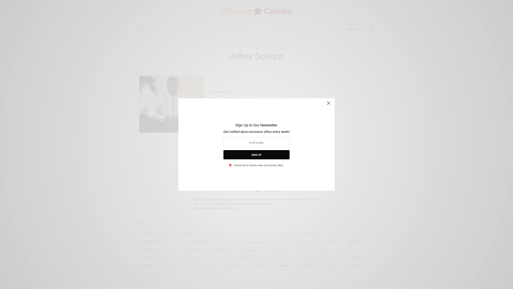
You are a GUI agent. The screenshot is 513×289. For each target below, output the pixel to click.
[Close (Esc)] (329, 104)
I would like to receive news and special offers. (258, 165)
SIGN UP (256, 155)
